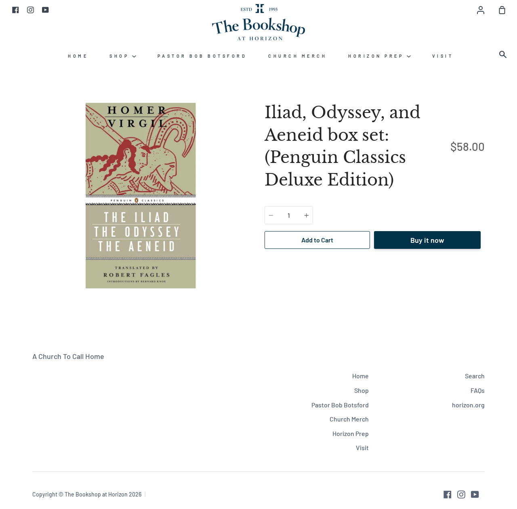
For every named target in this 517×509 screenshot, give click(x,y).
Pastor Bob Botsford (202, 55)
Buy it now (427, 240)
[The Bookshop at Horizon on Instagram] (461, 494)
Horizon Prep (377, 55)
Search (475, 376)
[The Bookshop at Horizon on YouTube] (475, 494)
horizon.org (468, 405)
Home (78, 55)
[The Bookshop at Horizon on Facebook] (447, 494)
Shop (120, 55)
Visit (443, 55)
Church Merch (297, 55)
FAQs (478, 390)
